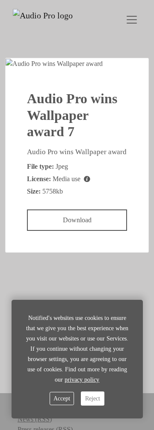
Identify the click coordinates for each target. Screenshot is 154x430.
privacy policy (82, 379)
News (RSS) (35, 419)
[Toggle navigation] (131, 20)
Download (77, 220)
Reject (92, 398)
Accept (61, 398)
